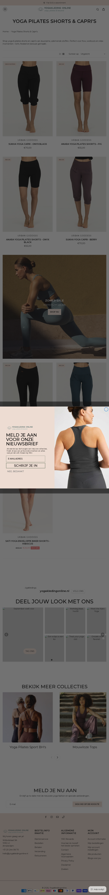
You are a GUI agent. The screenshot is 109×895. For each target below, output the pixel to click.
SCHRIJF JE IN (25, 465)
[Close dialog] (106, 409)
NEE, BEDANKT (15, 471)
